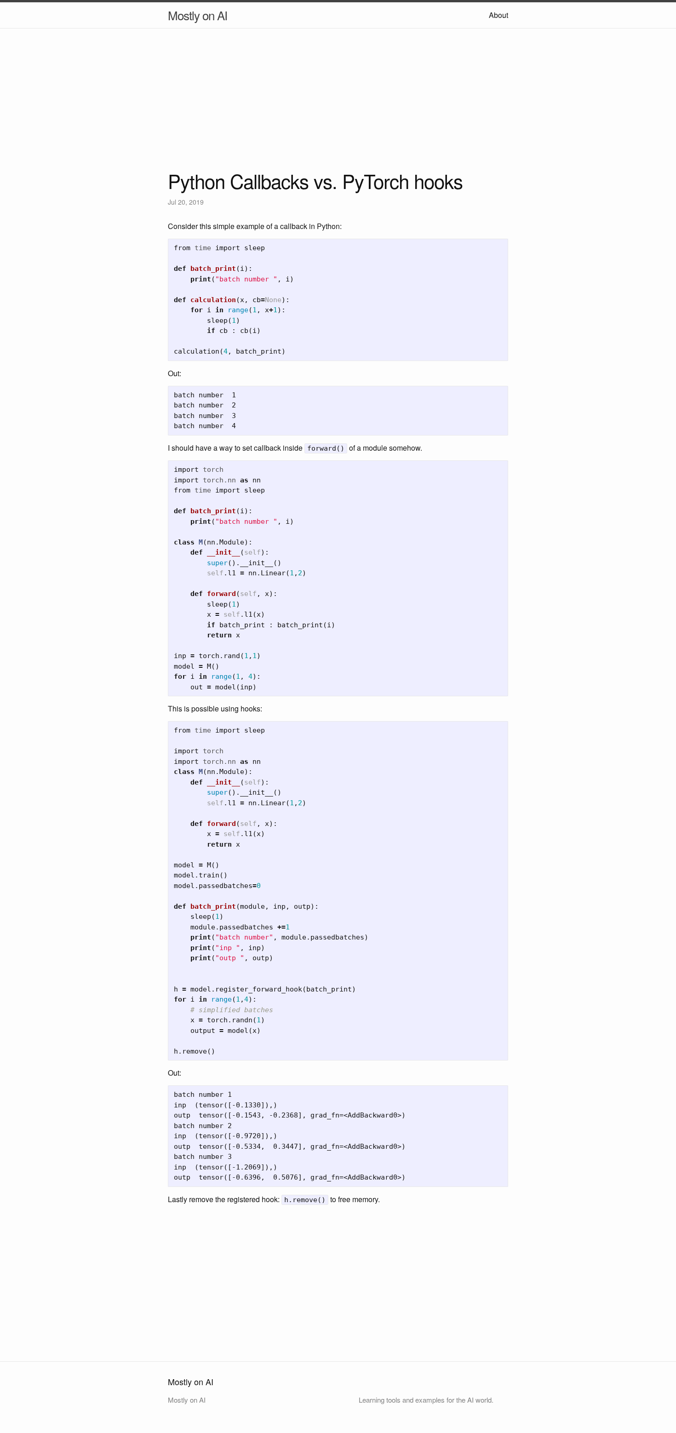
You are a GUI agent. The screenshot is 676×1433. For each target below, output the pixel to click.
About (498, 15)
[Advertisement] (338, 106)
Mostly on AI (197, 14)
